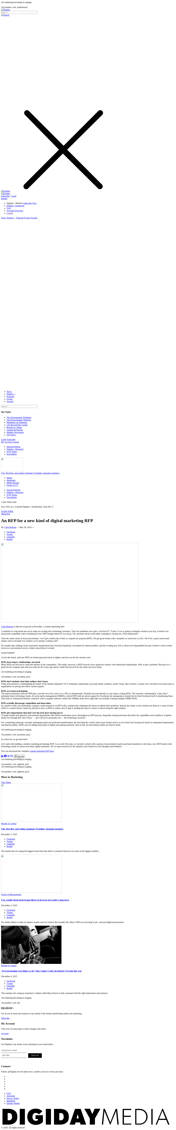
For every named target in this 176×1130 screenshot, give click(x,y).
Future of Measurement (11, 894)
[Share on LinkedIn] (2, 756)
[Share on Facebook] (5, 756)
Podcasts (20, 218)
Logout (10, 213)
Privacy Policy (13, 1098)
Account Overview (15, 211)
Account (5, 1033)
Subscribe (5, 196)
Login (13, 196)
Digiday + (11, 218)
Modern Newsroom (15, 432)
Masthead (11, 1101)
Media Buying (13, 483)
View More (6, 782)
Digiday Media (13, 1103)
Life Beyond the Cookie (17, 425)
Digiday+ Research (15, 449)
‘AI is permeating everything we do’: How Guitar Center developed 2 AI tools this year (41, 971)
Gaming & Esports (15, 430)
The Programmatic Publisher (19, 417)
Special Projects (13, 446)
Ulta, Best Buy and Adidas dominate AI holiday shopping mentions (30, 473)
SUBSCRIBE (7, 511)
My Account (6, 442)
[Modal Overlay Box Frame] (21, 1055)
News (3, 218)
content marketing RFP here (42, 751)
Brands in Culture (14, 427)
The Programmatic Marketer (19, 420)
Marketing (11, 480)
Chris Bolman (10, 527)
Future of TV (12, 485)
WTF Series (12, 451)
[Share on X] (8, 756)
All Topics (11, 435)
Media (9, 478)
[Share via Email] (11, 756)
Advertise (11, 1096)
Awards (34, 218)
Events (27, 218)
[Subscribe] (5, 193)
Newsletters (12, 454)
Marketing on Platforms (17, 422)
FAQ (9, 208)
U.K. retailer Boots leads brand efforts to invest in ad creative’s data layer (35, 900)
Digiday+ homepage (15, 206)
